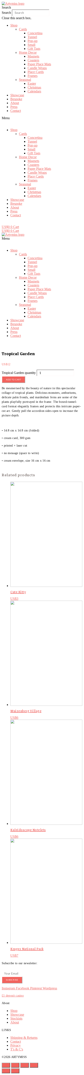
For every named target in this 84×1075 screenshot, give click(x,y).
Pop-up (32, 41)
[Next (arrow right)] (15, 1070)
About (14, 103)
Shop (13, 25)
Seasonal (25, 79)
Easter (32, 83)
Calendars (34, 91)
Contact (15, 110)
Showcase (17, 95)
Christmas (34, 87)
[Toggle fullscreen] (24, 1065)
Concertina (35, 33)
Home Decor (28, 52)
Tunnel (32, 37)
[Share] (15, 1065)
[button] (42, 7)
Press (13, 107)
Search (6, 12)
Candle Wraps (37, 68)
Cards (23, 29)
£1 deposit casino (13, 995)
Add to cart (13, 379)
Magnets (33, 56)
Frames (32, 76)
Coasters (33, 60)
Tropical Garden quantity (19, 373)
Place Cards (36, 72)
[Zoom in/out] (34, 1065)
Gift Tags (34, 48)
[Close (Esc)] (6, 1065)
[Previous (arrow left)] (6, 1070)
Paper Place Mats (39, 64)
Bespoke (16, 99)
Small (31, 45)
